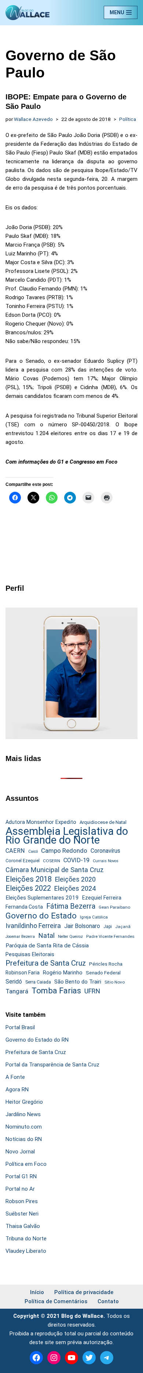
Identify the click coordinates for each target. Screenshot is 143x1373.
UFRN (92, 991)
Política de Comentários (56, 1301)
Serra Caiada (38, 982)
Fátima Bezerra (70, 906)
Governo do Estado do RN (37, 1040)
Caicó (33, 851)
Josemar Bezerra (20, 936)
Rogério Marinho (62, 972)
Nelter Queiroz (70, 936)
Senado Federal (103, 972)
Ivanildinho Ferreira (33, 925)
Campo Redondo (64, 850)
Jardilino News (23, 1114)
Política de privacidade (83, 1292)
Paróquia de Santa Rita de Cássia (47, 945)
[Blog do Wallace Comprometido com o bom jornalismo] (28, 12)
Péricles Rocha (105, 964)
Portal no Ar (20, 1189)
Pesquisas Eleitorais (30, 954)
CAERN (15, 850)
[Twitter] (89, 1357)
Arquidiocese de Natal (103, 822)
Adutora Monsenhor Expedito (41, 822)
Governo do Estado (41, 916)
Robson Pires (22, 1201)
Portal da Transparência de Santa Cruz (52, 1064)
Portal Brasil (20, 1027)
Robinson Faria (23, 972)
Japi (107, 926)
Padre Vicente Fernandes (110, 936)
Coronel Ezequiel (23, 860)
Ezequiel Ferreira (101, 898)
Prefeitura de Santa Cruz (46, 963)
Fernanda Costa (24, 907)
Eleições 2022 (28, 888)
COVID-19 (76, 860)
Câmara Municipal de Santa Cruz (55, 870)
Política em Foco (26, 1164)
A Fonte (15, 1077)
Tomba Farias (56, 990)
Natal (46, 936)
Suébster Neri (22, 1213)
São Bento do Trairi (77, 981)
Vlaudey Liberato (26, 1251)
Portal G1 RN (21, 1176)
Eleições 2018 (29, 879)
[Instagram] (53, 1357)
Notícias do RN (24, 1139)
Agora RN (17, 1089)
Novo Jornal (20, 1151)
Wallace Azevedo (33, 119)
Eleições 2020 (75, 879)
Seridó (14, 981)
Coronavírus (105, 851)
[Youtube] (71, 1357)
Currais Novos (105, 861)
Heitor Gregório (24, 1102)
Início (37, 1292)
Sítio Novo (114, 982)
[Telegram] (106, 1357)
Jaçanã (123, 926)
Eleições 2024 (75, 888)
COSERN (51, 860)
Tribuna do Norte (26, 1238)
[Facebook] (36, 1357)
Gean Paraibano (114, 907)
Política (127, 119)
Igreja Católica (94, 917)
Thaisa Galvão (23, 1226)
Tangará (17, 991)
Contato (108, 1301)
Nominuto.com (24, 1126)
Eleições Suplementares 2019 (42, 897)
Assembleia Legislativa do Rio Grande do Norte (67, 835)
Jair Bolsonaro (82, 926)
